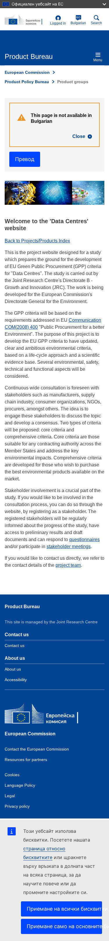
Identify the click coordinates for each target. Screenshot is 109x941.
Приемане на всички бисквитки (64, 909)
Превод (24, 159)
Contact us (14, 645)
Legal (10, 795)
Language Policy (20, 785)
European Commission (27, 72)
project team (68, 565)
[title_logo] (26, 20)
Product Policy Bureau (27, 81)
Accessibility (16, 679)
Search (96, 23)
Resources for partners (26, 759)
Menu (97, 60)
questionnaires (84, 539)
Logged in (58, 23)
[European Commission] (47, 715)
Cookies (12, 774)
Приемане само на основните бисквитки (64, 926)
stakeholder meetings (69, 546)
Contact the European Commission (37, 749)
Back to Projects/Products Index (37, 240)
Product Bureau (22, 606)
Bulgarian (78, 20)
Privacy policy (17, 806)
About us (13, 669)
